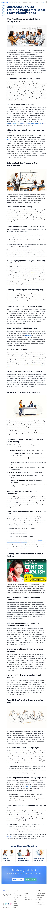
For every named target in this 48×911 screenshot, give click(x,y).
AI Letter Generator (40, 897)
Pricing (19, 2)
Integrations (25, 2)
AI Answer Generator (40, 893)
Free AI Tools (32, 2)
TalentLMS (34, 272)
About (26, 895)
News (15, 893)
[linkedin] (5, 904)
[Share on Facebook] (3, 8)
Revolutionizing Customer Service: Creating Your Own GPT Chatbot (25, 123)
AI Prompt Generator (40, 904)
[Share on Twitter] (3, 14)
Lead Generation (13, 2)
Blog (37, 2)
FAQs (15, 901)
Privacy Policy (27, 897)
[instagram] (11, 904)
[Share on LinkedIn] (3, 11)
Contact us (27, 893)
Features (16, 897)
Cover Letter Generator (38, 900)
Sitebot (9, 836)
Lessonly (9, 139)
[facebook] (8, 904)
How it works (16, 899)
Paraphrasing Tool (40, 902)
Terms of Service (28, 899)
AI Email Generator (40, 895)
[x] (3, 904)
